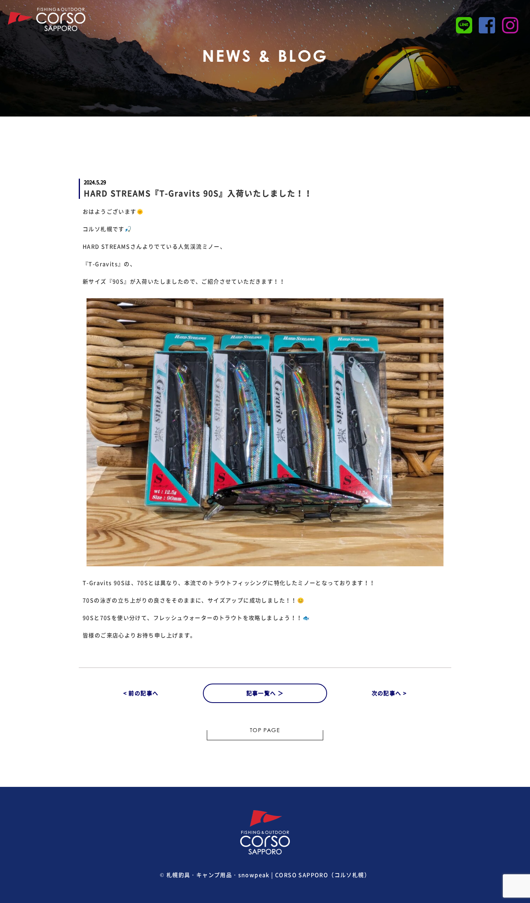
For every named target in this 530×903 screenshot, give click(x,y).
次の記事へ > (389, 693)
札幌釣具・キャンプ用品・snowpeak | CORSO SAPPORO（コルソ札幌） (268, 875)
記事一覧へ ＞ (265, 693)
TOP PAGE (265, 731)
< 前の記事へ (141, 693)
